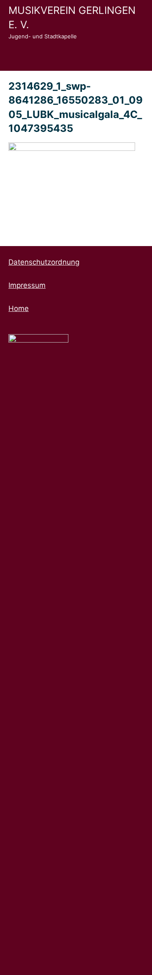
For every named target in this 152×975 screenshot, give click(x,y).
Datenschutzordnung (43, 262)
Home (18, 308)
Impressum (27, 285)
